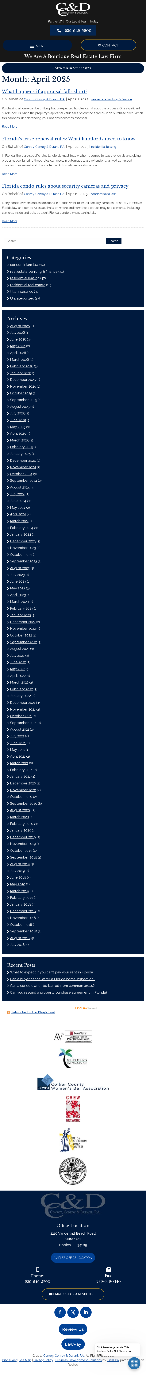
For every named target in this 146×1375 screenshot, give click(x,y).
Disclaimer (9, 1360)
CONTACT (110, 45)
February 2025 (21, 447)
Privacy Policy (43, 1360)
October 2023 (21, 555)
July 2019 (17, 871)
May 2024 (17, 507)
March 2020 (19, 817)
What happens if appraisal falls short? (44, 91)
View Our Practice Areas (73, 68)
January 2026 (20, 373)
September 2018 (23, 931)
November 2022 (23, 628)
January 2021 (20, 776)
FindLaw (113, 1360)
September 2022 (23, 642)
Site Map (25, 1360)
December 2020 (23, 783)
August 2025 (20, 407)
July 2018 (17, 945)
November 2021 (23, 709)
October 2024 (21, 474)
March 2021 (19, 763)
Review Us (73, 1329)
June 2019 (18, 877)
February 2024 (21, 528)
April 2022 (18, 676)
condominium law (103, 194)
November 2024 (23, 467)
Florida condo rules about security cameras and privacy (65, 186)
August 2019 (20, 864)
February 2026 (21, 366)
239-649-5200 (78, 31)
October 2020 (21, 797)
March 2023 (19, 602)
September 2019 (23, 857)
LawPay (73, 1344)
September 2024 (23, 480)
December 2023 (23, 541)
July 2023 (17, 575)
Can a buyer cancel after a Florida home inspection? (52, 979)
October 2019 (21, 850)
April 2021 (17, 756)
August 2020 (20, 810)
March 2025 (19, 440)
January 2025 (20, 454)
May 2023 (17, 588)
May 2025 (17, 427)
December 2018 (23, 911)
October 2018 (21, 925)
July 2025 (17, 413)
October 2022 (21, 635)
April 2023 (18, 595)
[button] (37, 46)
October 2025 (21, 393)
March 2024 (19, 521)
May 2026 (17, 346)
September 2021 (23, 723)
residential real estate (27, 285)
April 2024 (18, 514)
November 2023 (23, 548)
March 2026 (19, 360)
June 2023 (18, 581)
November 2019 (23, 844)
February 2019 (21, 898)
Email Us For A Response (73, 1294)
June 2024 (18, 501)
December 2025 (23, 380)
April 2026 (18, 353)
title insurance (21, 291)
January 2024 (20, 534)
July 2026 (17, 332)
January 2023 (20, 615)
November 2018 (23, 918)
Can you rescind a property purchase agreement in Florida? (58, 992)
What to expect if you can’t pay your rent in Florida (51, 972)
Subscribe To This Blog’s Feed (33, 1012)
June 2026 (18, 339)
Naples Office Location (73, 1258)
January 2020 (20, 830)
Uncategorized (22, 298)
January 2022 (20, 696)
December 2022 (23, 622)
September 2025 (23, 400)
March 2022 (19, 682)
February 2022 (21, 689)
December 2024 (23, 460)
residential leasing (103, 147)
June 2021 (18, 743)
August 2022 (19, 649)
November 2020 (23, 790)
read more (9, 126)
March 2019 (19, 891)
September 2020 (23, 803)
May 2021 (17, 750)
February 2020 (21, 824)
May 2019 (17, 884)
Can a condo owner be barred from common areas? (52, 986)
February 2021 (21, 770)
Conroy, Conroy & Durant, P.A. (44, 99)
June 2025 (18, 420)
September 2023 (23, 561)
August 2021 (19, 729)
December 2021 (22, 703)
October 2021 (21, 716)
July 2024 (17, 494)
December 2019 (23, 837)
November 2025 (23, 386)
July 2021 (17, 736)
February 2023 (21, 608)
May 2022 (17, 669)
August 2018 (20, 938)
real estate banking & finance (111, 99)
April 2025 (18, 433)
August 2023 (20, 568)
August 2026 (20, 326)
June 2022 (18, 662)
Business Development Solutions (78, 1360)
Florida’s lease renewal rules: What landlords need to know (69, 139)
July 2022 (17, 655)
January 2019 (20, 904)
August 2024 (20, 487)
